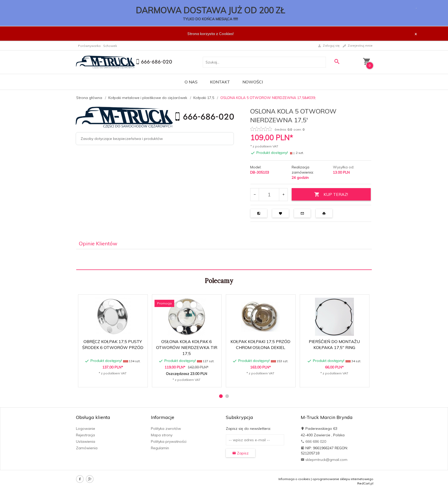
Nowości (252, 81)
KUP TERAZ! (336, 194)
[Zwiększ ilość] (283, 194)
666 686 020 (315, 441)
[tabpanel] (224, 259)
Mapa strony (161, 435)
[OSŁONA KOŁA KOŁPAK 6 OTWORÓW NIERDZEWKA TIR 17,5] (186, 316)
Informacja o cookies (294, 479)
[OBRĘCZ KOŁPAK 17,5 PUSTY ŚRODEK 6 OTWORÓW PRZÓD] (112, 316)
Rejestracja (85, 435)
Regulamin (160, 448)
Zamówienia (86, 448)
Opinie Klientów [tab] (98, 243)
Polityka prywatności (168, 441)
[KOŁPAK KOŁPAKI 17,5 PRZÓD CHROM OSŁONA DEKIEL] (260, 317)
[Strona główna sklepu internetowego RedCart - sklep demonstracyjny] (124, 61)
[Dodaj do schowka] (127, 301)
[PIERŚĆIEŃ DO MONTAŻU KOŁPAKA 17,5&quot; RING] (334, 317)
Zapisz (242, 453)
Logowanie (85, 428)
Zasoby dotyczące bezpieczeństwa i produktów (122, 138)
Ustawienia (85, 441)
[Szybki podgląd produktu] (115, 301)
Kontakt (220, 81)
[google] (90, 479)
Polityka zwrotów (166, 428)
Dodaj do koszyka (115, 380)
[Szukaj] (337, 61)
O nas (191, 81)
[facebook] (80, 479)
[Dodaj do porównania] (140, 301)
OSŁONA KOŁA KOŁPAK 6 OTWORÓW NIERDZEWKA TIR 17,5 (186, 347)
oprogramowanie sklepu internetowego (342, 479)
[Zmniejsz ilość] (254, 194)
